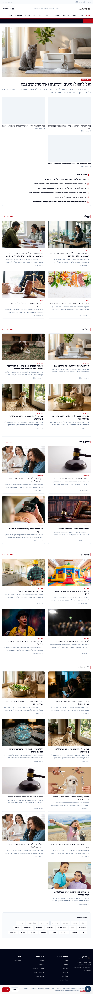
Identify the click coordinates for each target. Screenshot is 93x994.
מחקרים (39, 928)
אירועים (66, 15)
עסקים (74, 932)
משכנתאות (28, 928)
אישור (6, 989)
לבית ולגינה (62, 928)
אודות (10, 2)
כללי (10, 15)
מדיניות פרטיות (39, 972)
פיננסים (53, 932)
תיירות (23, 932)
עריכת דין (64, 932)
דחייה (15, 989)
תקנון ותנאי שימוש (38, 968)
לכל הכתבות (8, 217)
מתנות (17, 928)
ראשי (88, 16)
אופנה (74, 15)
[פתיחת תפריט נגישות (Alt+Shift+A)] (88, 989)
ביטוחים (57, 15)
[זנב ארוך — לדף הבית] (84, 9)
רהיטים (43, 932)
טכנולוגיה (18, 15)
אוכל (81, 15)
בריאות (27, 15)
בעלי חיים (47, 15)
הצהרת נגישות (39, 976)
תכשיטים (13, 932)
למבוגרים (50, 928)
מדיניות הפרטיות (85, 991)
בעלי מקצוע (37, 15)
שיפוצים (33, 932)
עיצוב (84, 932)
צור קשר (4, 2)
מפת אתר (18, 961)
